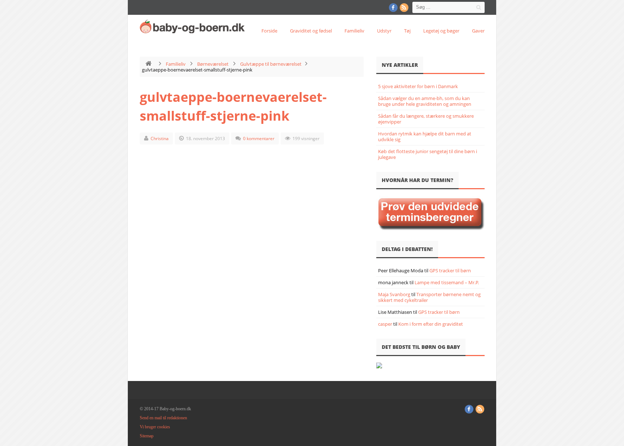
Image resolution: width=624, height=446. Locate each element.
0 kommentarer (258, 138)
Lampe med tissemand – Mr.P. (447, 282)
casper (385, 324)
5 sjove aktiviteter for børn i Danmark (418, 86)
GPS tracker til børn (450, 270)
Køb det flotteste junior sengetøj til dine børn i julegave (427, 154)
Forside (269, 30)
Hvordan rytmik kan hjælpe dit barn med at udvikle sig (424, 136)
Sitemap (146, 435)
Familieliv (354, 30)
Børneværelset (213, 64)
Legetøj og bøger (441, 30)
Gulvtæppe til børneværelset (271, 64)
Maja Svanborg (394, 294)
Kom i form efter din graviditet (430, 324)
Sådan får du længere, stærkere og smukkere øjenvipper (426, 119)
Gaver (478, 30)
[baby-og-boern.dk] (194, 26)
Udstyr (384, 30)
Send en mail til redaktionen (163, 417)
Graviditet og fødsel (311, 30)
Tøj (407, 30)
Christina (160, 138)
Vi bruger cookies (155, 426)
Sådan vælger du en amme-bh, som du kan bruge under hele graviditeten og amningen (424, 101)
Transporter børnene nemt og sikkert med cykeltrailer (429, 297)
